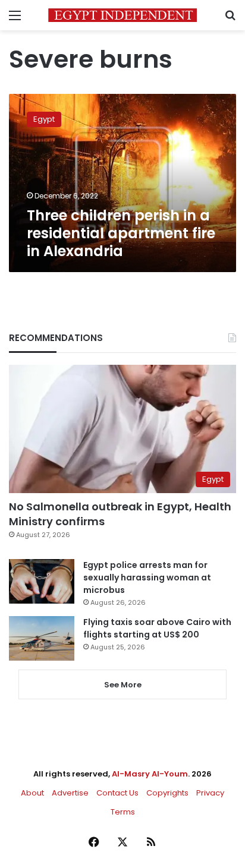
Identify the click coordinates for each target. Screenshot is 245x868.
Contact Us (117, 792)
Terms (123, 812)
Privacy (210, 792)
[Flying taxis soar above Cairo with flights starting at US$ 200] (41, 638)
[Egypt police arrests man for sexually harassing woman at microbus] (41, 581)
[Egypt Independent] (122, 15)
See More (123, 684)
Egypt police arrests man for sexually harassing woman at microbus (147, 577)
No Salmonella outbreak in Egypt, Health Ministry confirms (120, 514)
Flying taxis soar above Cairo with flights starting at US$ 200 (157, 628)
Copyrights (167, 792)
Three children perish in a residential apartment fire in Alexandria (121, 233)
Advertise (70, 792)
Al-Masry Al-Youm (150, 773)
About (32, 792)
